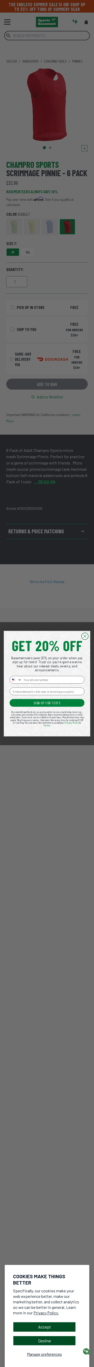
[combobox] (16, 679)
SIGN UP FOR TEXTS (47, 703)
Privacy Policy (71, 722)
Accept (44, 1326)
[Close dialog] (84, 636)
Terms (46, 725)
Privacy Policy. (46, 1312)
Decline (44, 1340)
